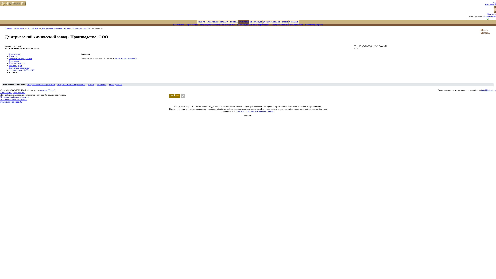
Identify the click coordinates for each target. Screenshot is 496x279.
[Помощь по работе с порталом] (495, 12)
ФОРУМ (285, 22)
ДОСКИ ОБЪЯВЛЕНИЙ (271, 22)
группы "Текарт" (47, 90)
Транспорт (101, 84)
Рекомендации (15, 65)
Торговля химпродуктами (20, 58)
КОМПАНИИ (244, 22)
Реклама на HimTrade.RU (11, 102)
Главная (8, 28)
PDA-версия (490, 5)
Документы (14, 61)
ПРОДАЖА (224, 22)
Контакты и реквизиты (19, 68)
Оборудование (115, 84)
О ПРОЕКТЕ (293, 22)
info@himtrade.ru (488, 90)
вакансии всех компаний (126, 58)
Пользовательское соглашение (13, 99)
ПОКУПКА (234, 22)
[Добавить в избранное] (495, 7)
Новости (13, 56)
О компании (14, 54)
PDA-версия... (19, 92)
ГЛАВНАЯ (201, 22)
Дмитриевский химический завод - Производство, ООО (66, 28)
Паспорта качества (17, 63)
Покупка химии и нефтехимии (71, 84)
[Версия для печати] (486, 31)
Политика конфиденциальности (14, 97)
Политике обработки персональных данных (255, 111)
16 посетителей (489, 16)
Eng (494, 2)
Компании (19, 28)
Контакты (491, 14)
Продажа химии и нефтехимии (41, 84)
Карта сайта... (6, 92)
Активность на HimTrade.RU (21, 70)
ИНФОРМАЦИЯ (256, 22)
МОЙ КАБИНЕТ (213, 22)
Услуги (91, 84)
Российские (33, 28)
